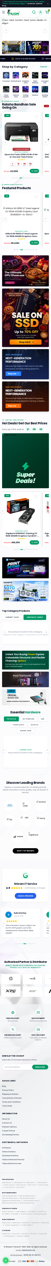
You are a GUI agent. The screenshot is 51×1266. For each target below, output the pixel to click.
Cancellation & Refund (11, 1098)
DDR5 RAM (16, 1223)
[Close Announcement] (47, 3)
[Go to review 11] (33, 943)
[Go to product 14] (36, 249)
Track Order (7, 1106)
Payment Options (9, 1127)
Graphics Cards (35, 617)
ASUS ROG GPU (26, 1214)
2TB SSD (33, 1234)
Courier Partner (8, 1131)
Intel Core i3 (9, 1185)
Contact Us (7, 1123)
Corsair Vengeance (12, 1225)
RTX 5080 (5, 1214)
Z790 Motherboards (30, 1201)
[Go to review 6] (23, 943)
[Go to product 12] (33, 249)
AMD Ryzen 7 (30, 1182)
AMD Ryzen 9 (42, 1182)
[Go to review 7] (26, 943)
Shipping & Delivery (10, 1094)
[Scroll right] (45, 142)
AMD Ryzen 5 (18, 1182)
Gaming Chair (25, 731)
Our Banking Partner (10, 1135)
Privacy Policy (8, 1090)
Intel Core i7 (32, 1185)
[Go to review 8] (28, 943)
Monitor (34, 725)
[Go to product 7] (25, 249)
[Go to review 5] (22, 943)
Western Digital (23, 1236)
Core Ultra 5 (9, 1187)
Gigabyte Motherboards (11, 1201)
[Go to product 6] (23, 249)
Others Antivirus (9, 1152)
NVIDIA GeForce (8, 1212)
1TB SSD (24, 1234)
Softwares (6, 1148)
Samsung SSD (10, 1236)
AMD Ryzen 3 (7, 1182)
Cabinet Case (12, 617)
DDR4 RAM (6, 1223)
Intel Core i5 (20, 1185)
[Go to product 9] (28, 249)
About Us (6, 1119)
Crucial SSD (42, 1234)
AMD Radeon (21, 1212)
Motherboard (29, 719)
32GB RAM (45, 1223)
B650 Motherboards (9, 1203)
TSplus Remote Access (11, 1163)
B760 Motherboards (26, 1203)
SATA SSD (15, 1234)
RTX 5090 (14, 1214)
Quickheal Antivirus (10, 1155)
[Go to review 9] (30, 943)
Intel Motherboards (9, 1196)
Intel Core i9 (43, 1185)
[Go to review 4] (20, 943)
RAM (42, 719)
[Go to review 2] (17, 943)
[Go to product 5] (20, 249)
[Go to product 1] (14, 249)
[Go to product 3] (17, 249)
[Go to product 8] (27, 249)
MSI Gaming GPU (40, 1214)
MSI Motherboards (27, 1198)
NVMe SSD (6, 1234)
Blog (4, 1086)
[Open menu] (4, 12)
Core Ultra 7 (20, 1187)
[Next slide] (45, 30)
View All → (44, 67)
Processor (11, 719)
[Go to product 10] (30, 249)
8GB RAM (25, 1223)
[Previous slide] (6, 30)
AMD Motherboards (26, 1196)
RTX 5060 (31, 1212)
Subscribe (40, 1067)
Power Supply (18, 725)
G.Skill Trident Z (27, 1225)
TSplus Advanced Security (13, 1159)
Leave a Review (25, 896)
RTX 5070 (41, 1212)
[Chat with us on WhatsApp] (5, 1260)
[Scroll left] (5, 142)
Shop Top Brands (25, 851)
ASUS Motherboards (9, 1198)
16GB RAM (35, 1223)
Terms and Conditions (11, 1102)
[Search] (34, 12)
